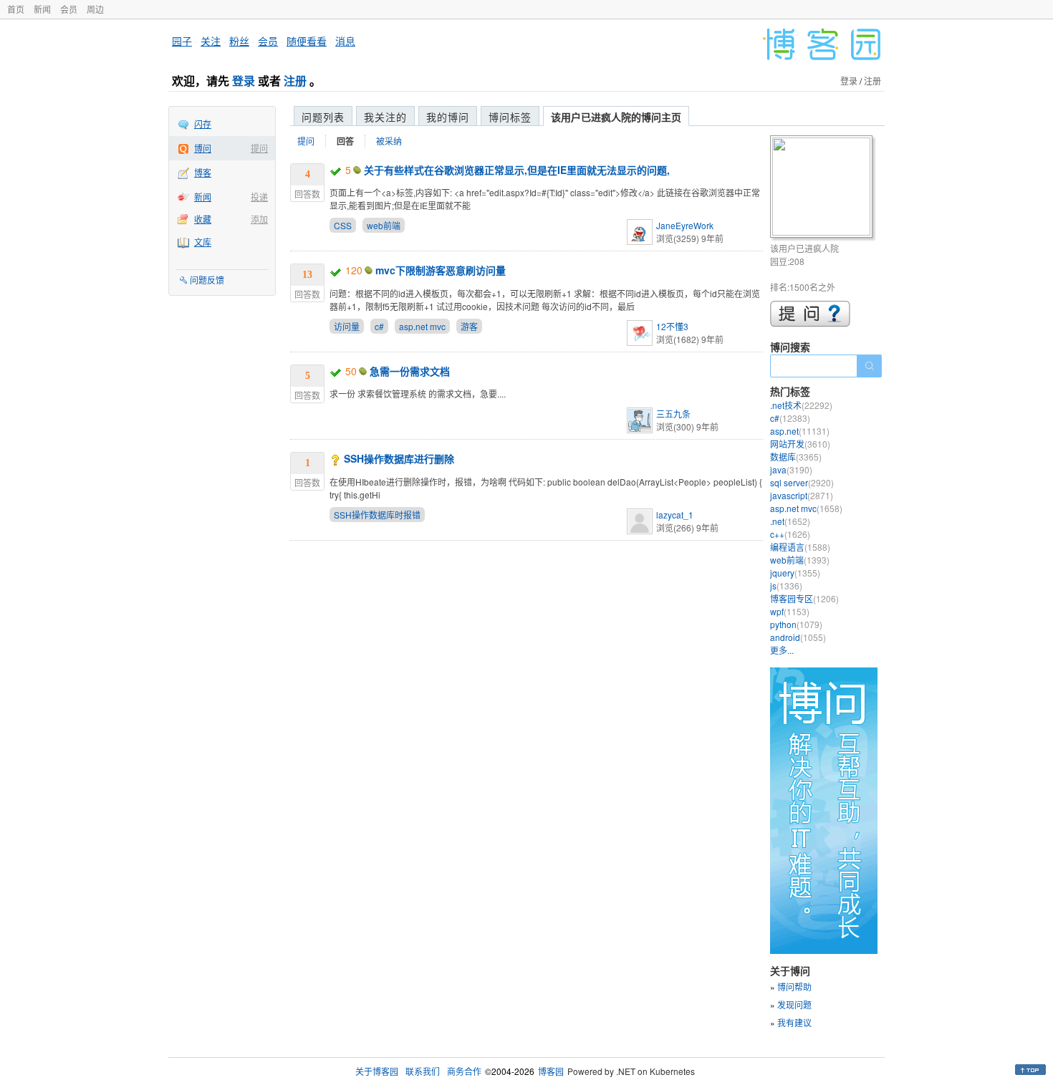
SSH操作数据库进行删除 (399, 458)
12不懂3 (672, 326)
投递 (259, 197)
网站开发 (800, 444)
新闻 (42, 9)
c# (379, 326)
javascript (801, 495)
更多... (782, 650)
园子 (182, 41)
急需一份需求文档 (410, 371)
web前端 (383, 225)
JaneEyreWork (684, 225)
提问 (259, 148)
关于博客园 (376, 1071)
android (798, 637)
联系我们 (422, 1071)
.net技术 (801, 405)
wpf (789, 611)
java (791, 469)
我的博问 (447, 117)
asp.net (800, 431)
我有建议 (794, 1022)
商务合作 (464, 1071)
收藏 (202, 219)
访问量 (347, 326)
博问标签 (510, 117)
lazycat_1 (674, 514)
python (796, 624)
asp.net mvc (422, 326)
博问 (202, 148)
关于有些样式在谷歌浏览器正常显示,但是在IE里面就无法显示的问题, (517, 170)
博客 (202, 172)
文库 (202, 242)
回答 (345, 141)
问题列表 (323, 117)
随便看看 (307, 41)
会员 (68, 9)
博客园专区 (804, 598)
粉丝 (239, 41)
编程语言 (800, 547)
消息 (345, 41)
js (786, 585)
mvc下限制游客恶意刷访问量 (440, 270)
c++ (790, 534)
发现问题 (794, 1004)
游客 (469, 326)
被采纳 (389, 141)
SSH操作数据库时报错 (377, 514)
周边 (95, 9)
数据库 (796, 456)
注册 (295, 80)
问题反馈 (207, 280)
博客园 (551, 1071)
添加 (259, 219)
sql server (802, 482)
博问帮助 (794, 986)
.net (790, 521)
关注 (211, 41)
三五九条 (673, 414)
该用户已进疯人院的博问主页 (616, 117)
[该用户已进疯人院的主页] (823, 188)
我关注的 (385, 117)
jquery (795, 572)
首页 (15, 9)
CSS (343, 225)
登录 (243, 80)
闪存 (202, 123)
